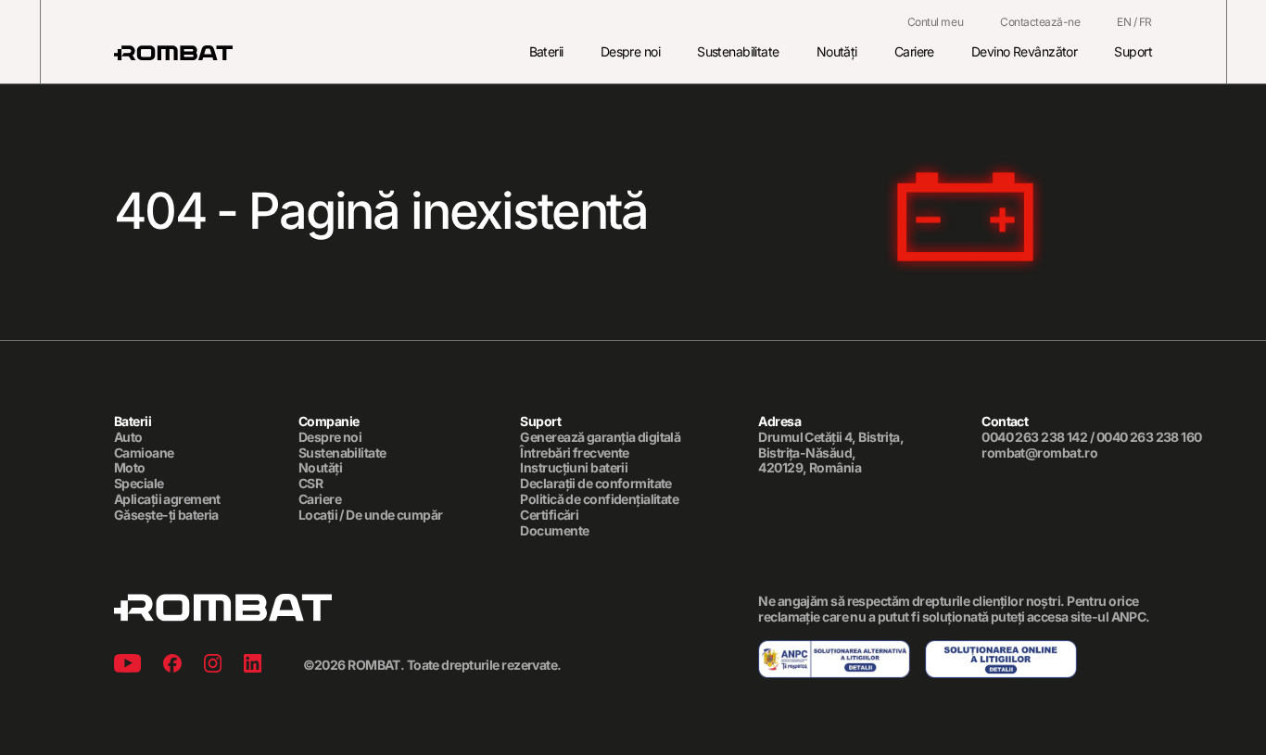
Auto (128, 437)
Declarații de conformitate (595, 483)
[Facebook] (172, 665)
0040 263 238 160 (1149, 437)
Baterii (546, 51)
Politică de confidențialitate (599, 499)
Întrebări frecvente (574, 453)
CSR (310, 483)
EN (1124, 22)
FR (1145, 22)
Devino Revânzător (1024, 51)
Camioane (144, 453)
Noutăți (837, 51)
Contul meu (935, 22)
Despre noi (630, 51)
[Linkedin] (252, 665)
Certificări (549, 515)
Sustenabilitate (738, 51)
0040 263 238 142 (1034, 437)
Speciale (139, 483)
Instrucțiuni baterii (573, 467)
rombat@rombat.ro (1039, 453)
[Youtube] (127, 665)
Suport (1133, 51)
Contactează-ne (1040, 22)
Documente (554, 530)
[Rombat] (173, 52)
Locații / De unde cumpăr (370, 515)
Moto (130, 467)
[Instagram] (213, 665)
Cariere (914, 51)
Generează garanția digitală (600, 437)
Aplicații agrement (167, 499)
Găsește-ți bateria (166, 515)
